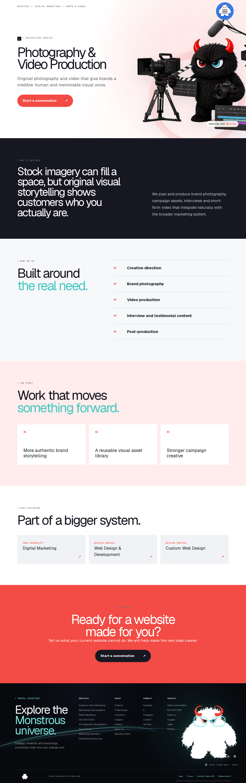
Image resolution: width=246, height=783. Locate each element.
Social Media (85, 729)
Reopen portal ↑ (224, 776)
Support (171, 719)
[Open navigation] (225, 11)
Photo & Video (75, 6)
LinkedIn (147, 719)
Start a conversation (45, 101)
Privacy (171, 729)
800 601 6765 (174, 710)
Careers (118, 724)
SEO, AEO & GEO (86, 719)
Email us (171, 715)
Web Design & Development (92, 710)
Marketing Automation (89, 734)
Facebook (147, 705)
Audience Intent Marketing (92, 705)
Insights (119, 719)
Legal (170, 724)
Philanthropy (121, 710)
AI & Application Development (93, 724)
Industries (120, 715)
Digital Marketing (48, 6)
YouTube (147, 724)
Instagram (148, 715)
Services (23, 6)
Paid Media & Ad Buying (90, 738)
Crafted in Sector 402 (205, 776)
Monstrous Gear (122, 734)
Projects (119, 705)
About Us (119, 729)
